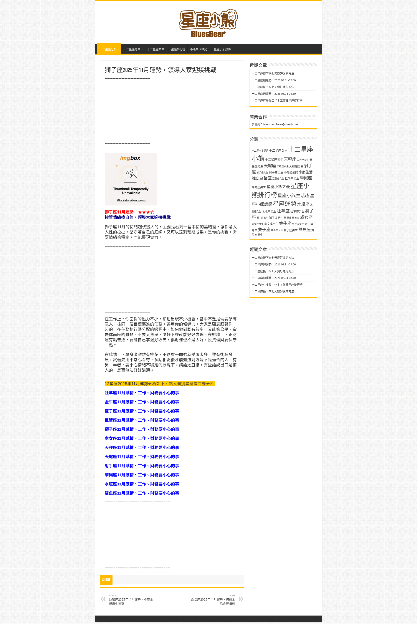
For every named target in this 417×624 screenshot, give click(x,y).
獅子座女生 (262, 218)
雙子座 (264, 229)
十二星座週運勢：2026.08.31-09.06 (274, 80)
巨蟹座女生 (278, 178)
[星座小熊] (208, 21)
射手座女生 (262, 172)
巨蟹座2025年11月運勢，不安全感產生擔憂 (131, 600)
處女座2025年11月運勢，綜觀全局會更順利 (213, 600)
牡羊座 (283, 211)
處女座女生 (258, 224)
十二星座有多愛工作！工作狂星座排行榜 (277, 100)
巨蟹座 (265, 177)
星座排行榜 (178, 49)
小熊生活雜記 (198, 49)
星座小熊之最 (278, 186)
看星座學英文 (292, 217)
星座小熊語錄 (222, 49)
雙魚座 (304, 229)
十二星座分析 (107, 49)
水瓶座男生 (269, 211)
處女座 (306, 217)
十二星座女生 (155, 49)
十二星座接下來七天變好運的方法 (273, 73)
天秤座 (290, 159)
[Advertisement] (172, 111)
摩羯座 (306, 177)
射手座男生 (276, 172)
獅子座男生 (276, 217)
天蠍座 (270, 165)
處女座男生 (271, 223)
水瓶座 (303, 204)
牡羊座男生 (297, 211)
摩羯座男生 (259, 187)
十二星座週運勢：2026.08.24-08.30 (274, 93)
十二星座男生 (131, 49)
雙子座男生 (291, 230)
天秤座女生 (303, 160)
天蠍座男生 (296, 166)
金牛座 (285, 223)
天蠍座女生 (283, 166)
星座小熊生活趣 (293, 195)
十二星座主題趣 (260, 150)
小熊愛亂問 (291, 172)
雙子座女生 (277, 230)
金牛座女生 (298, 224)
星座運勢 (284, 203)
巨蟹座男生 (292, 178)
